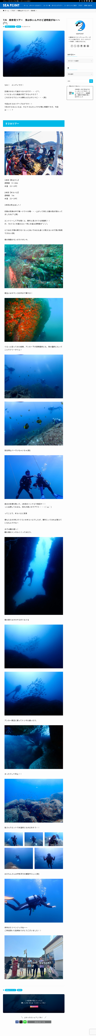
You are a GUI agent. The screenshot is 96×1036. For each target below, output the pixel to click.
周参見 (18, 26)
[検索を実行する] (91, 81)
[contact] (92, 1)
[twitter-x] (82, 1)
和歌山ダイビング (10, 26)
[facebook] (79, 1)
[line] (87, 1)
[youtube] (89, 1)
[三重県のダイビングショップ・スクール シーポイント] (11, 5)
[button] (17, 1021)
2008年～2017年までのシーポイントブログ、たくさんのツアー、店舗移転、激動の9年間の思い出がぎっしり (82, 93)
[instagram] (84, 1)
